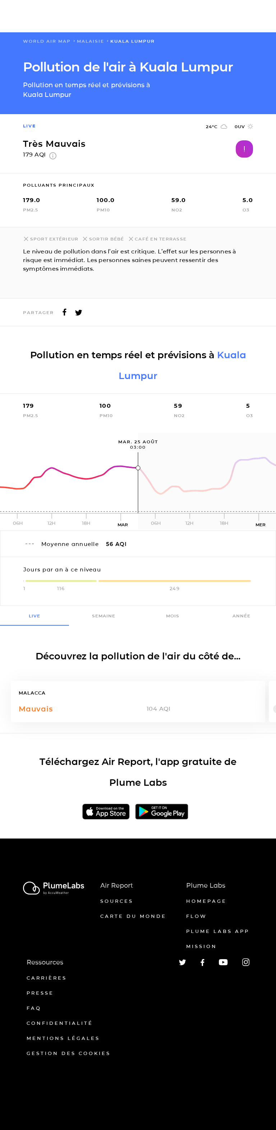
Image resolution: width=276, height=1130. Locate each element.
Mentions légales (63, 1038)
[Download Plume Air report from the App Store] (106, 812)
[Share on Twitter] (78, 314)
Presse (40, 993)
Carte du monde (133, 916)
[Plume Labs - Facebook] (202, 964)
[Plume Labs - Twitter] (182, 964)
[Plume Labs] (53, 889)
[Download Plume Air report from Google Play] (161, 812)
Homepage (206, 901)
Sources (116, 901)
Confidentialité (60, 1023)
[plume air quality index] (52, 157)
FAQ (34, 1008)
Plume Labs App (217, 931)
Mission (201, 946)
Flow (196, 916)
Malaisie (90, 41)
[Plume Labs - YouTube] (223, 964)
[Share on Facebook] (64, 314)
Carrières (47, 978)
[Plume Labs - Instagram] (245, 964)
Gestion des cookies (69, 1053)
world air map (47, 41)
